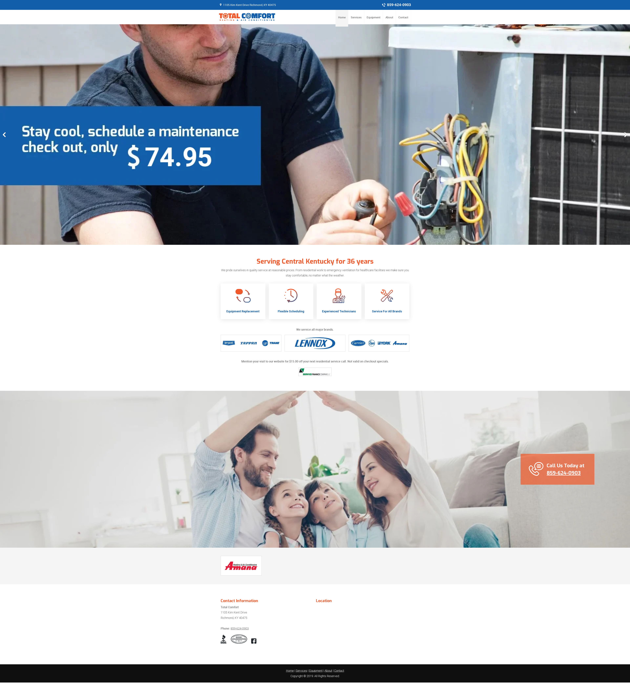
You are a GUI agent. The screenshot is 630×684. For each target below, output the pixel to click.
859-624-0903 (399, 5)
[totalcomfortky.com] (247, 17)
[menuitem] (342, 18)
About (328, 670)
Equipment (316, 670)
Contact (339, 670)
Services (301, 670)
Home (290, 670)
